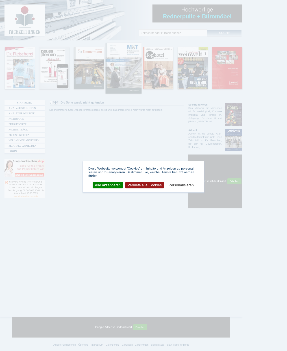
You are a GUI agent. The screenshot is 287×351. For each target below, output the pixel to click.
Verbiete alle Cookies (145, 185)
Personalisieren (181, 185)
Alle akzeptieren (108, 185)
